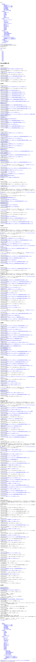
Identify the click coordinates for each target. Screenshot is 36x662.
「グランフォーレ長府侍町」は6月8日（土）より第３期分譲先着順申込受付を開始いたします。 (15, 154)
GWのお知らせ (2, 116)
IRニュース (5, 20)
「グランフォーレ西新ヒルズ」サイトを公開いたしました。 (9, 433)
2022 (3, 54)
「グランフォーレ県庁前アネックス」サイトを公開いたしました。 (10, 287)
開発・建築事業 (6, 9)
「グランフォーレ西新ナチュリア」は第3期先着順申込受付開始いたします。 (12, 95)
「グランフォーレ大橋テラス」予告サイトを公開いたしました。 (10, 488)
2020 (3, 56)
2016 (3, 59)
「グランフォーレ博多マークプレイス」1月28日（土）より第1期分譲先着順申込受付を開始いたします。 (16, 221)
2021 (3, 55)
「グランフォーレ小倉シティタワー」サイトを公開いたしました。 (10, 307)
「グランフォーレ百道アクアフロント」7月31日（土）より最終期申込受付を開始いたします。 (15, 294)
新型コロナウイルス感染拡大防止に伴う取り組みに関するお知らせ (10, 340)
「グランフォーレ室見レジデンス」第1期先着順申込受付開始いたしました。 (12, 120)
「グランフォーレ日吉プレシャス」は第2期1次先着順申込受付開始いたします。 (13, 97)
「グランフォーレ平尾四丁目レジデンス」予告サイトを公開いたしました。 (12, 392)
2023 (3, 53)
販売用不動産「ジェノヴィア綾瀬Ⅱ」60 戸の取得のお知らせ (9, 177)
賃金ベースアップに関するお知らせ (6, 250)
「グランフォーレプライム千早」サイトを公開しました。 (9, 124)
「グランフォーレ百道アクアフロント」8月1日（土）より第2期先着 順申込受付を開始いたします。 (16, 331)
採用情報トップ (6, 40)
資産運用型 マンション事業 (8, 6)
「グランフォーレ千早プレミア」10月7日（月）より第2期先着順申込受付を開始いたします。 (15, 369)
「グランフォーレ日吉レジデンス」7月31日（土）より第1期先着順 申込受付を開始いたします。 (15, 296)
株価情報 (5, 29)
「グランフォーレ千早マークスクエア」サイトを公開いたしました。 (11, 329)
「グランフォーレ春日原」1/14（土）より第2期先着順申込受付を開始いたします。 (13, 494)
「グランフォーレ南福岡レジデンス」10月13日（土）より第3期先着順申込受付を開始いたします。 (16, 413)
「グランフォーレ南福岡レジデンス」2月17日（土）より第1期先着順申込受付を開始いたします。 (15, 431)
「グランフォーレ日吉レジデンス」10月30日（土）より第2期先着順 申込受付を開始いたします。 (15, 283)
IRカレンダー (6, 637)
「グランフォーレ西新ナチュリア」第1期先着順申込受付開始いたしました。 (12, 127)
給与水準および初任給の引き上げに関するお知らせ (8, 118)
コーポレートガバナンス (8, 23)
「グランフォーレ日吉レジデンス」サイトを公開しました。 (9, 305)
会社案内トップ (6, 12)
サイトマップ (2, 44)
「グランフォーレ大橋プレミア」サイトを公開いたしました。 (10, 427)
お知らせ (3, 30)
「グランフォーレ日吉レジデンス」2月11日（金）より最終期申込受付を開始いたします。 (14, 261)
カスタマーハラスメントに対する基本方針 (23, 660)
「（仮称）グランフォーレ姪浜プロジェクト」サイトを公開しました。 (11, 72)
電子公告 (5, 646)
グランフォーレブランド (6, 36)
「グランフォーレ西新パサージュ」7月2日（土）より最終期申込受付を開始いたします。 (14, 248)
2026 (3, 51)
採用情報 (3, 39)
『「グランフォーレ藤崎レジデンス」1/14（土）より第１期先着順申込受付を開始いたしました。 (15, 492)
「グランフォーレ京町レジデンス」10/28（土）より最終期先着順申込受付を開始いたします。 (15, 457)
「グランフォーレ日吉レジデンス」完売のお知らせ (8, 259)
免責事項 (5, 28)
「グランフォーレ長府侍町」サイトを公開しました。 (8, 216)
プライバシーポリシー (8, 44)
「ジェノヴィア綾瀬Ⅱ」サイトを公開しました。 (8, 171)
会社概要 (5, 14)
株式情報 (5, 25)
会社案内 (3, 11)
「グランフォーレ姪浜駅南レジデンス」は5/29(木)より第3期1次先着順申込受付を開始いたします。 (16, 108)
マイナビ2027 (6, 41)
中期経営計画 (6, 22)
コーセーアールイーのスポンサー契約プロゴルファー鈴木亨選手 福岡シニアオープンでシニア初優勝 (16, 411)
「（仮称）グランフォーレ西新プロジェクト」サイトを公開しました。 (11, 145)
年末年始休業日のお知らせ (4, 134)
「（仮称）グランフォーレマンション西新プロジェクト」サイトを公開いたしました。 (14, 327)
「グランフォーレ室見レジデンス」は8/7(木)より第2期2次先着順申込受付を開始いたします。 (15, 101)
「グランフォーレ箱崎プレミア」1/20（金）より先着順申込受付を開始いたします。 (13, 490)
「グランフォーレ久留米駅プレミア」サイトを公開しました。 (10, 112)
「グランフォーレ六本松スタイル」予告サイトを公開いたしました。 (11, 409)
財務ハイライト (6, 24)
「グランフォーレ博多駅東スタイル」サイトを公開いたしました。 (10, 477)
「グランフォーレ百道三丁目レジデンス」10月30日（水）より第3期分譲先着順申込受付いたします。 (16, 136)
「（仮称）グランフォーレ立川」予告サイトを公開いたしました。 (10, 384)
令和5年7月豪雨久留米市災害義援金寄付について (8, 197)
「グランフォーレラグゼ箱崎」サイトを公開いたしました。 (9, 468)
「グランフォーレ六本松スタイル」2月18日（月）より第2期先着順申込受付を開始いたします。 (15, 394)
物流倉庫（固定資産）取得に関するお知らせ (7, 175)
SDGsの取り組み (6, 17)
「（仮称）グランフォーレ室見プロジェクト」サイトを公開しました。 (11, 138)
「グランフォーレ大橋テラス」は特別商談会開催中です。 (9, 459)
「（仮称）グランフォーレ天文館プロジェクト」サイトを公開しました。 (12, 156)
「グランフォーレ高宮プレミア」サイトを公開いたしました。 (10, 455)
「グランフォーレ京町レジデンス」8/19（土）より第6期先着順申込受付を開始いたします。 (14, 472)
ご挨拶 (5, 13)
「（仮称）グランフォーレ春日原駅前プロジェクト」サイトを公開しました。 (12, 173)
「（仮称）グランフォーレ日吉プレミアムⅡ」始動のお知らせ (10, 315)
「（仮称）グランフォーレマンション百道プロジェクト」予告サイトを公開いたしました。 (14, 342)
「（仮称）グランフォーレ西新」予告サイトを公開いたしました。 (10, 540)
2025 (3, 52)
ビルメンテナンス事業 (7, 10)
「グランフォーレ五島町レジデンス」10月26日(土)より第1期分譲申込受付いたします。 (14, 363)
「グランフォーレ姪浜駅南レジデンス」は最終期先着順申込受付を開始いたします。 (13, 99)
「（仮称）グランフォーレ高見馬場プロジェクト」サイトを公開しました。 (12, 238)
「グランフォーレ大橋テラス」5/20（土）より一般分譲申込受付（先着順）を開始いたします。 (15, 479)
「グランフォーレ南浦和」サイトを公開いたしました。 (9, 292)
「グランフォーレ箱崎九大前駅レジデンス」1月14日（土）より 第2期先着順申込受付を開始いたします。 (17, 223)
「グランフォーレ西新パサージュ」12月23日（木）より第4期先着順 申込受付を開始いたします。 (15, 268)
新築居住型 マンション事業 (8, 624)
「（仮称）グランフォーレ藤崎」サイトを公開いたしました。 (10, 521)
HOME (1, 48)
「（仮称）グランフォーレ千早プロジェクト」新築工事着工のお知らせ (11, 418)
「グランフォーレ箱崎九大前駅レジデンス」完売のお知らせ (9, 206)
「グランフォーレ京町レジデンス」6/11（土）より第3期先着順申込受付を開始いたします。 (14, 536)
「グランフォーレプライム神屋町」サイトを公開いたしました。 (10, 483)
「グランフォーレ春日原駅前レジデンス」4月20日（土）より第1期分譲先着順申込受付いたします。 (16, 162)
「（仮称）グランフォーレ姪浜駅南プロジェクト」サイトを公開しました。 (12, 143)
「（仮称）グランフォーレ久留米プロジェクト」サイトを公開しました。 (12, 132)
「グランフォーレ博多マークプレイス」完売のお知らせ (9, 204)
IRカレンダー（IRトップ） (8, 19)
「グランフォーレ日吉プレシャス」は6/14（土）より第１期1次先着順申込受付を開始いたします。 (15, 106)
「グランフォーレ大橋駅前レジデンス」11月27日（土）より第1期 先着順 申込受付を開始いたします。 (16, 281)
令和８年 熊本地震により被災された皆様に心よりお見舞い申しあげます (11, 68)
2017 (3, 58)
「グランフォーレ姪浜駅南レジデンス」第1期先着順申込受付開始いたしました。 (13, 122)
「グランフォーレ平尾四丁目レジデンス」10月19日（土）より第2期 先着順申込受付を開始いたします (16, 365)
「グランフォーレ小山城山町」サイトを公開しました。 (9, 199)
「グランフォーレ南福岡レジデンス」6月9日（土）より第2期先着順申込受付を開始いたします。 (15, 424)
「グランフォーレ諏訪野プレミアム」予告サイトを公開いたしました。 (11, 481)
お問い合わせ (4, 42)
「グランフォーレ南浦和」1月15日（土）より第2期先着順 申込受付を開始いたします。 (14, 263)
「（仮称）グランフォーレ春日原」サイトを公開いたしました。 (10, 528)
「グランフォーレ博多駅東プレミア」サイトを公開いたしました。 (10, 552)
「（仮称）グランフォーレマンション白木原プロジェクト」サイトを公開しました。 (13, 86)
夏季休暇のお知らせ (3, 149)
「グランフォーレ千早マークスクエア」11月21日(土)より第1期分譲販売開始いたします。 (14, 325)
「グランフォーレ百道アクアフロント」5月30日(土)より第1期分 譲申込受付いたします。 (14, 336)
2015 (3, 60)
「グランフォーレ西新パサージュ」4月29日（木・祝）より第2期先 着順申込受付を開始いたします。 (16, 313)
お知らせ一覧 (6, 31)
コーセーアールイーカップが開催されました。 (7, 147)
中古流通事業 (6, 7)
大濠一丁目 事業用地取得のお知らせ (6, 349)
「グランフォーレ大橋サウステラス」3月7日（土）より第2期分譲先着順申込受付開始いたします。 (16, 351)
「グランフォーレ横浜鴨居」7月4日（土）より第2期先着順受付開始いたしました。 (13, 568)
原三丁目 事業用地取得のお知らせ (5, 347)
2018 (3, 57)
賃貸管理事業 (6, 8)
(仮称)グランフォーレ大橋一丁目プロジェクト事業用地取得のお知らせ (11, 338)
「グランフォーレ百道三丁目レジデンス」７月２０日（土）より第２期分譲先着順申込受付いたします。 (16, 151)
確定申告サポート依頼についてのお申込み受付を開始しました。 (10, 90)
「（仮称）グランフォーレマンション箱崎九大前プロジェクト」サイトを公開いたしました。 (15, 243)
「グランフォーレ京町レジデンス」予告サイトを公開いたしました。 (11, 570)
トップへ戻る (2, 620)
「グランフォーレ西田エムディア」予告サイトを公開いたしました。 (11, 449)
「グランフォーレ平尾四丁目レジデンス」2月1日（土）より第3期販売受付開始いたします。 (15, 353)
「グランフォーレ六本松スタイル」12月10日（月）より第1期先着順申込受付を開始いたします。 (15, 407)
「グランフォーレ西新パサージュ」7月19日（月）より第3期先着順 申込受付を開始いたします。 (15, 298)
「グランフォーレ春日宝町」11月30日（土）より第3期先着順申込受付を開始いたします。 (14, 361)
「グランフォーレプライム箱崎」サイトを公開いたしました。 (10, 558)
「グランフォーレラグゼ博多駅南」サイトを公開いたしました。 (10, 519)
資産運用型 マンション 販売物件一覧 (11, 657)
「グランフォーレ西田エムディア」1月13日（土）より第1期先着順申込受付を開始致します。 (15, 435)
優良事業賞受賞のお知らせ (4, 160)
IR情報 (3, 18)
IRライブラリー (6, 21)
